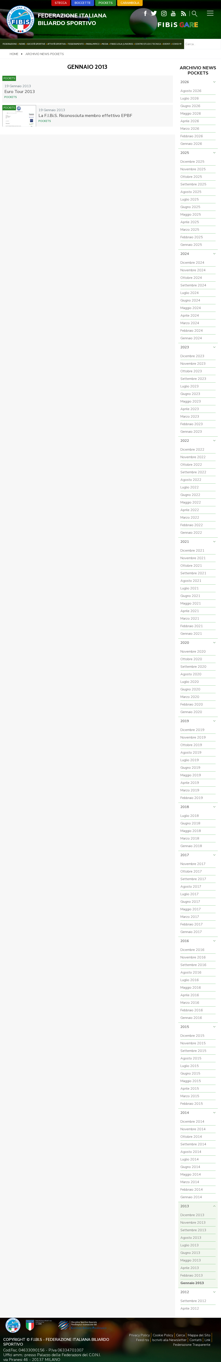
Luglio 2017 (189, 894)
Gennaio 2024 (191, 338)
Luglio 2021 (189, 588)
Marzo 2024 (189, 323)
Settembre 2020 (193, 666)
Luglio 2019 (189, 760)
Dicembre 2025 (192, 161)
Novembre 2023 (193, 363)
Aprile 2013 (189, 1268)
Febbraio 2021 (191, 626)
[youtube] (173, 13)
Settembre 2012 (193, 1301)
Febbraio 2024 (191, 330)
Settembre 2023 (193, 378)
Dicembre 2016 (192, 949)
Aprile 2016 (189, 995)
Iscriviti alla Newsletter (169, 1340)
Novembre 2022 (193, 457)
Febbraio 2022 (191, 525)
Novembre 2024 (193, 270)
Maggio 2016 (190, 987)
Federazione (10, 44)
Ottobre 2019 (191, 745)
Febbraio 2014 (191, 1189)
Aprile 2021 (189, 611)
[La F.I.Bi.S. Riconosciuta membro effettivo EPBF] (19, 115)
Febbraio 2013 (191, 1275)
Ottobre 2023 (191, 371)
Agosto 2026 (190, 90)
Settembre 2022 (193, 472)
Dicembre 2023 (192, 356)
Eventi (166, 44)
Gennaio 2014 (191, 1197)
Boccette (83, 3)
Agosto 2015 (190, 1058)
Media (105, 44)
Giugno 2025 (190, 207)
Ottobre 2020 (191, 659)
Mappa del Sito (199, 1335)
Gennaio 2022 (191, 532)
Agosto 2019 (190, 752)
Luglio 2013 (189, 1245)
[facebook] (145, 13)
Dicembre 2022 (192, 449)
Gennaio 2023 (191, 431)
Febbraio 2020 (191, 704)
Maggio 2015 (190, 1081)
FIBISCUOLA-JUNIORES (121, 44)
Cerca (180, 1335)
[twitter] (154, 13)
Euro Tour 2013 (19, 92)
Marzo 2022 (189, 517)
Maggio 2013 (190, 1260)
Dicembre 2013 (192, 1215)
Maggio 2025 (190, 214)
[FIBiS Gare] (170, 24)
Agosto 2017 (190, 886)
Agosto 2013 (190, 1237)
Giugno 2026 (190, 106)
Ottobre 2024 (191, 277)
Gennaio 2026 (191, 143)
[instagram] (164, 13)
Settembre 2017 (193, 879)
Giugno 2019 (190, 767)
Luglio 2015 (189, 1066)
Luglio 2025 (189, 199)
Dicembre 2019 (192, 730)
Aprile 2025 (189, 222)
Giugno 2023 (190, 393)
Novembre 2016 (193, 957)
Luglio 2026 (189, 98)
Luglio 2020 (189, 681)
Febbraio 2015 (191, 1103)
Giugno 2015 (190, 1073)
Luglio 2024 (189, 292)
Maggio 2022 (190, 502)
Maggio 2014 (190, 1174)
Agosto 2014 (190, 1151)
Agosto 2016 (190, 972)
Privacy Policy (139, 1335)
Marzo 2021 (189, 618)
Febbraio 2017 (191, 924)
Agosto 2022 (190, 479)
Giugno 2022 (190, 494)
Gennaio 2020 (191, 712)
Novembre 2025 (193, 169)
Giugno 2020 (190, 689)
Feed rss (142, 1340)
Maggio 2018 (190, 831)
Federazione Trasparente (191, 1344)
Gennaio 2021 (191, 633)
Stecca (61, 3)
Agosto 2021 (190, 580)
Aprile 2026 (189, 121)
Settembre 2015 (193, 1050)
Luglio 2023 (189, 386)
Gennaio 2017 (191, 932)
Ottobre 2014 (191, 1136)
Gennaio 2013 (192, 1283)
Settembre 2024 (193, 285)
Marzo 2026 (189, 128)
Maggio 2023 (190, 401)
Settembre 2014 (193, 1144)
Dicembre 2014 (192, 1121)
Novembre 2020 (193, 651)
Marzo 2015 (189, 1096)
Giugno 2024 (190, 300)
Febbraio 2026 (191, 136)
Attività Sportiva (56, 44)
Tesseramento (76, 44)
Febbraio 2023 (191, 424)
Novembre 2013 (193, 1222)
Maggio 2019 (190, 775)
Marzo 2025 (189, 229)
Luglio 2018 (189, 815)
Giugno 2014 (190, 1167)
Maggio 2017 (190, 909)
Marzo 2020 (189, 696)
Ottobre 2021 (191, 565)
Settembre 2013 (193, 1230)
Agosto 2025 (190, 191)
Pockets (106, 3)
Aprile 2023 (189, 409)
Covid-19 (177, 44)
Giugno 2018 (190, 823)
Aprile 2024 (189, 315)
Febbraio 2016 (191, 1010)
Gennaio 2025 (191, 244)
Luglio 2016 (189, 980)
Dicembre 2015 (192, 1035)
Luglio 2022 (189, 487)
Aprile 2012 (189, 1308)
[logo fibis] (20, 32)
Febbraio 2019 (191, 797)
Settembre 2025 (193, 184)
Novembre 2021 (193, 558)
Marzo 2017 (189, 916)
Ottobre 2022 (191, 464)
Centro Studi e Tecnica (148, 44)
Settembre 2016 (193, 965)
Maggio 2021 (190, 603)
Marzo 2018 (189, 838)
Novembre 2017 (193, 864)
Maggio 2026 (190, 113)
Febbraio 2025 (191, 237)
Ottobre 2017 (191, 871)
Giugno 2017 (190, 901)
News (22, 44)
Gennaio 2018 (191, 846)
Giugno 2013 (190, 1252)
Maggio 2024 (190, 308)
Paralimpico (92, 44)
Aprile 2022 (189, 510)
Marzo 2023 (189, 416)
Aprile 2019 (189, 782)
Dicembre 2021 (192, 550)
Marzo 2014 (189, 1182)
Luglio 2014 (189, 1159)
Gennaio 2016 (191, 1017)
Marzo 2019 (189, 790)
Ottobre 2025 (191, 176)
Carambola (130, 3)
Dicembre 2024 (192, 262)
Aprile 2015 (189, 1088)
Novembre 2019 (193, 737)
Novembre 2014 (193, 1129)
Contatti (195, 1340)
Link (207, 1340)
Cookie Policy (163, 1335)
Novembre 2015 (193, 1043)
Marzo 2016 (189, 1002)
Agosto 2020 (190, 674)
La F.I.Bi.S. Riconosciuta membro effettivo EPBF (85, 115)
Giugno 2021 (190, 595)
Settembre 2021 (193, 573)
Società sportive (36, 44)
